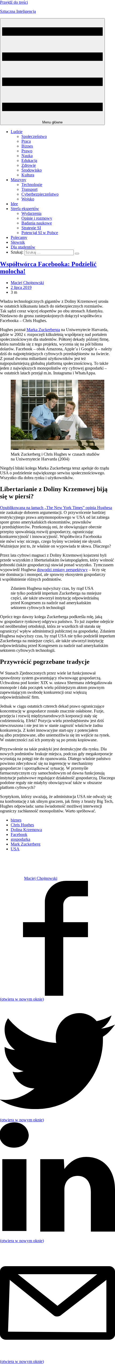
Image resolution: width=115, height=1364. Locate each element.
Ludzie (16, 131)
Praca (26, 141)
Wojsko (27, 199)
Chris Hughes (22, 825)
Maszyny (18, 179)
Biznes (27, 146)
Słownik (18, 242)
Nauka (27, 155)
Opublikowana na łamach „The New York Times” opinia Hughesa (56, 507)
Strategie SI (31, 228)
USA (15, 849)
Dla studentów (23, 247)
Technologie (31, 184)
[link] (12, 878)
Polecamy (19, 237)
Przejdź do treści (14, 2)
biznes (16, 820)
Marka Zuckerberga (43, 329)
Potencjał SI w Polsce (39, 232)
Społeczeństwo (34, 136)
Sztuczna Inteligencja (18, 11)
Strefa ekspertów (25, 208)
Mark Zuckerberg (25, 844)
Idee (14, 203)
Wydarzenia (31, 213)
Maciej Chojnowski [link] (27, 282)
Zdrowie (28, 165)
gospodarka (20, 839)
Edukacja (29, 160)
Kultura (27, 175)
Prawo (26, 151)
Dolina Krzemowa (26, 829)
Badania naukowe (36, 223)
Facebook (19, 834)
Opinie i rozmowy (36, 218)
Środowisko (31, 170)
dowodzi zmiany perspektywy (62, 569)
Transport (29, 189)
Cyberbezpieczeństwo (40, 194)
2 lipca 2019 (21, 287)
